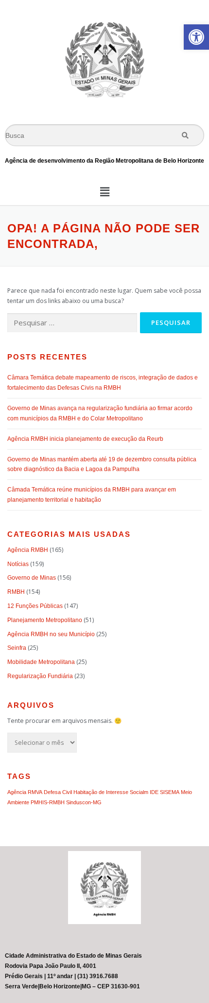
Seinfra (16, 647)
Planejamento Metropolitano (44, 620)
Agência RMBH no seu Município (51, 634)
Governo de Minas (31, 577)
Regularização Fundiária (40, 676)
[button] (196, 37)
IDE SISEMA (164, 792)
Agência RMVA (24, 792)
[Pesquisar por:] (72, 323)
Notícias (18, 564)
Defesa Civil (58, 792)
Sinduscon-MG (84, 802)
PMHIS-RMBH (48, 802)
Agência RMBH (27, 550)
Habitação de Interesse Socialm (110, 792)
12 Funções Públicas (35, 606)
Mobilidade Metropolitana (41, 662)
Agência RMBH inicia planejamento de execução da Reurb (85, 438)
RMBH (16, 591)
